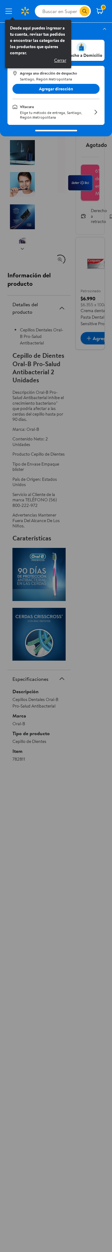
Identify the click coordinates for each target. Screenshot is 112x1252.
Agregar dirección (56, 89)
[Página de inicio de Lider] (25, 11)
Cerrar (60, 60)
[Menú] (10, 11)
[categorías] (85, 11)
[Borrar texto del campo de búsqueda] (74, 11)
